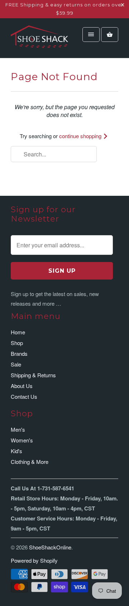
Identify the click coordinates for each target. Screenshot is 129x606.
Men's (18, 429)
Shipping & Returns (33, 375)
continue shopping (81, 136)
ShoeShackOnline (50, 547)
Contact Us (24, 396)
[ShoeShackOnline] (39, 41)
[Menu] (91, 34)
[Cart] (109, 34)
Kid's (16, 451)
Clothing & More (29, 461)
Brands (19, 353)
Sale (16, 364)
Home (18, 332)
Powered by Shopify (34, 560)
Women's (22, 440)
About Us (22, 385)
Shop (17, 342)
